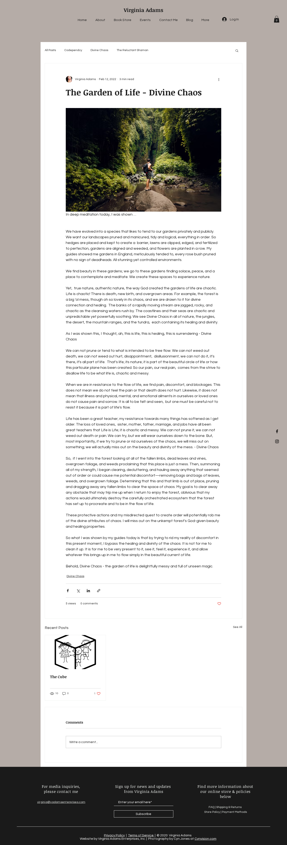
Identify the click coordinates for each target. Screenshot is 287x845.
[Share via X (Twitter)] (78, 591)
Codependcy (73, 50)
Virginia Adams (143, 9)
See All (237, 627)
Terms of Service (141, 835)
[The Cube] (75, 652)
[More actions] (218, 79)
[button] (276, 19)
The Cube (58, 676)
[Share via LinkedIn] (88, 591)
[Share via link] (99, 591)
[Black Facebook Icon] (277, 431)
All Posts (50, 50)
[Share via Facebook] (68, 591)
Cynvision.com (205, 838)
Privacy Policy (114, 835)
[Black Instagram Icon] (277, 441)
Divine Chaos (99, 50)
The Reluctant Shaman (132, 50)
